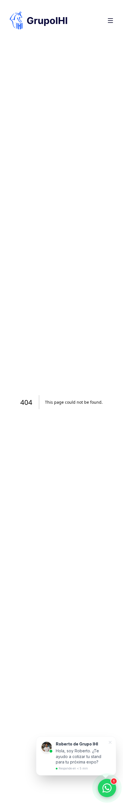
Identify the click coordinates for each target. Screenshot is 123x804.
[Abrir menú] (110, 20)
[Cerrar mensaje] (110, 742)
